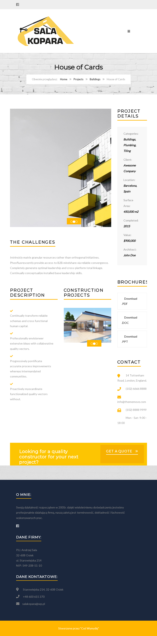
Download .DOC (129, 320)
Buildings (95, 79)
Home (63, 79)
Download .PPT (129, 339)
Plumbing (129, 145)
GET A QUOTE (119, 451)
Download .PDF (129, 301)
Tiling (127, 151)
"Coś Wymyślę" (89, 628)
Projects (78, 79)
